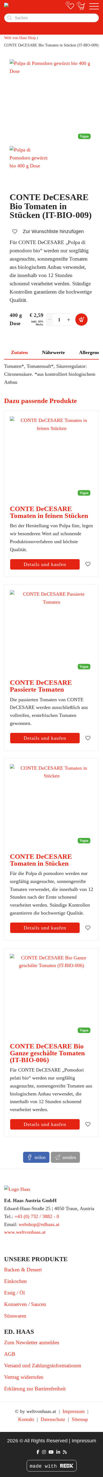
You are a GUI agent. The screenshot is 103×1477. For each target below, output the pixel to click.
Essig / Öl (14, 1293)
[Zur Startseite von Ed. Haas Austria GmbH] (33, 6)
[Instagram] (44, 1452)
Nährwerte (53, 352)
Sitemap (80, 1419)
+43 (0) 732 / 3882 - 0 (37, 1216)
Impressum (74, 1411)
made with (45, 1466)
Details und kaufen (45, 564)
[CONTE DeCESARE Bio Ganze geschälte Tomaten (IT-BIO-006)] (51, 995)
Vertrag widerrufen (23, 1377)
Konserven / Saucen (25, 1304)
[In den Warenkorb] (81, 319)
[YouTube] (51, 1452)
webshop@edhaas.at (39, 1224)
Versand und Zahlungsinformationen (42, 1365)
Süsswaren (15, 1316)
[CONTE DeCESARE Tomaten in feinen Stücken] (51, 458)
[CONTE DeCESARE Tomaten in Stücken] (51, 805)
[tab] (19, 352)
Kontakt (26, 1419)
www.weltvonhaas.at (25, 1232)
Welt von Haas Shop (20, 37)
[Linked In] (58, 1452)
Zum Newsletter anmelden (31, 1342)
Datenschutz (53, 1419)
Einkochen (15, 1281)
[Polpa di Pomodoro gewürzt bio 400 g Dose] (30, 166)
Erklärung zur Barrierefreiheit (35, 1389)
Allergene (89, 352)
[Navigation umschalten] (94, 6)
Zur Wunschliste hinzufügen (53, 231)
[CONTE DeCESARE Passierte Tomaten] (51, 631)
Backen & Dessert (23, 1269)
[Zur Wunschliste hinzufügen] (88, 564)
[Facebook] (38, 1452)
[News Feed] (65, 1452)
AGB (9, 1354)
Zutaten (19, 352)
